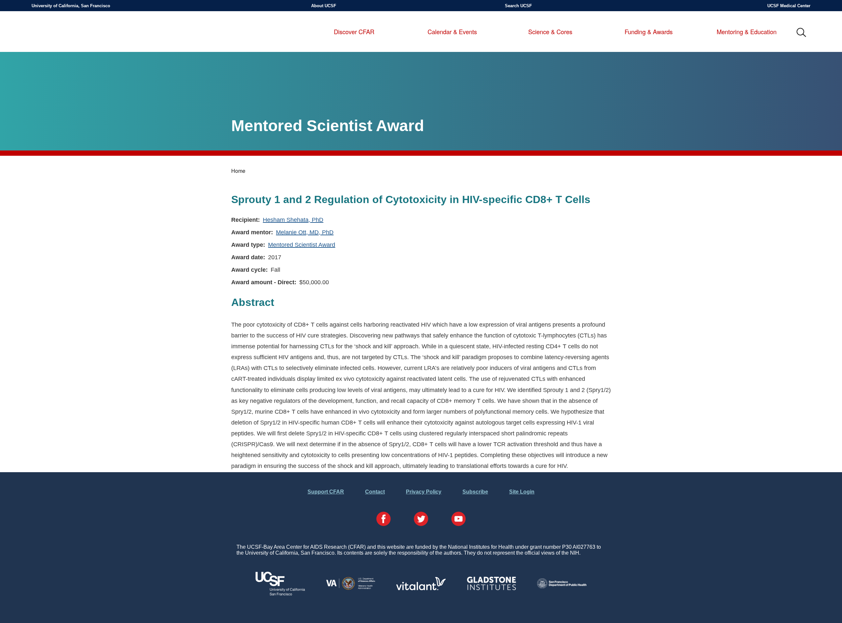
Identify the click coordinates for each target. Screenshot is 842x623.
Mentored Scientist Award (301, 244)
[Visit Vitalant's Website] (421, 588)
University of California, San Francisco (71, 5)
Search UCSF (518, 5)
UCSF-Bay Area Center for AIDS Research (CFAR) (67, 32)
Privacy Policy (423, 492)
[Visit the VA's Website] (350, 588)
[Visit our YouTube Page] (458, 519)
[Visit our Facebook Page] (383, 519)
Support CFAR (326, 492)
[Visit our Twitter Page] (421, 519)
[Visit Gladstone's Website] (491, 588)
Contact (375, 492)
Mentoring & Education (747, 32)
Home (238, 170)
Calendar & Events (452, 32)
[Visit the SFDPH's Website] (561, 586)
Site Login (521, 492)
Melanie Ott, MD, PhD (305, 232)
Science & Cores (550, 32)
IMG (801, 33)
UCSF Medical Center (788, 5)
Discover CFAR (354, 32)
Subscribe (475, 492)
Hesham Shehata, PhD (293, 219)
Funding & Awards (649, 32)
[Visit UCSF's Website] (280, 593)
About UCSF (323, 5)
